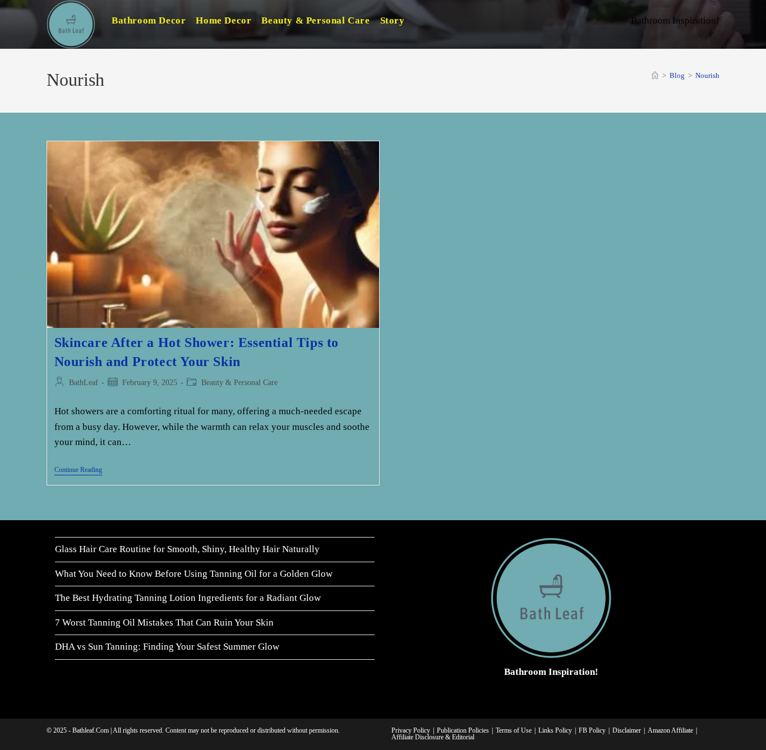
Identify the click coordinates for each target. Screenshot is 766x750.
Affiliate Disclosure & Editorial (432, 737)
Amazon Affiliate (670, 730)
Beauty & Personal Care (239, 382)
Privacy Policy (410, 730)
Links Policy (555, 730)
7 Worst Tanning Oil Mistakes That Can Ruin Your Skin (164, 622)
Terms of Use (514, 730)
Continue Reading (78, 470)
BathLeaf (83, 382)
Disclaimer (626, 730)
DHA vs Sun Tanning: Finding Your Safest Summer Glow (167, 646)
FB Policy (592, 730)
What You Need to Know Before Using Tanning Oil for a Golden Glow (194, 573)
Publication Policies (463, 730)
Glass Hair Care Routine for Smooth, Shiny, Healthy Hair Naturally (187, 549)
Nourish (707, 75)
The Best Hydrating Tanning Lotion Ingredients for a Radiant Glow (188, 597)
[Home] (655, 75)
